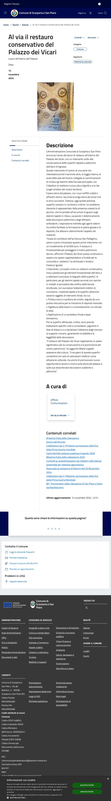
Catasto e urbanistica (38, 652)
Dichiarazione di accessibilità (63, 703)
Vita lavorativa (35, 637)
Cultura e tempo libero (39, 632)
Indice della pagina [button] (19, 141)
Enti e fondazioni (9, 642)
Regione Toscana (11, 3)
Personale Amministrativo (14, 652)
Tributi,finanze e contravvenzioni (63, 643)
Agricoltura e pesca (65, 668)
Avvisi (86, 637)
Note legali (61, 696)
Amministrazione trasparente (64, 684)
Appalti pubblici (36, 647)
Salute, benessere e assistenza (65, 656)
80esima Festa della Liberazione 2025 (65, 457)
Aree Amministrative (11, 632)
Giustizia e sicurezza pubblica (65, 634)
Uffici (4, 637)
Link (60, 795)
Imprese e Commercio (39, 642)
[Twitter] (89, 13)
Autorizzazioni (62, 663)
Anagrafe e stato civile (39, 628)
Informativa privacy (65, 691)
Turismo (32, 657)
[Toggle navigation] (5, 12)
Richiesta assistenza (38, 701)
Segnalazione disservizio (40, 691)
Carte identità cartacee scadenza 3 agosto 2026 (70, 453)
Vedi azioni (92, 37)
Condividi (78, 37)
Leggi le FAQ (34, 696)
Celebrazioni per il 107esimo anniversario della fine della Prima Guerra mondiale (72, 447)
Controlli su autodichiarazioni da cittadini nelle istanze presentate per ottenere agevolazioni (73, 463)
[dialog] (55, 788)
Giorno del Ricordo (55, 442)
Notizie (25, 24)
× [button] (108, 779)
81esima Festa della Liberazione (62, 438)
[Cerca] (105, 13)
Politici (5, 647)
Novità (16, 24)
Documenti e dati (9, 657)
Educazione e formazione (67, 627)
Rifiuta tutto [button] (87, 792)
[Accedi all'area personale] (99, 4)
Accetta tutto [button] (87, 785)
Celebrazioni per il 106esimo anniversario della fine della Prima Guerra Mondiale (72, 478)
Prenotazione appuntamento (35, 684)
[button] (38, 797)
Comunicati (88, 632)
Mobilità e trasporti (37, 662)
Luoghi (86, 651)
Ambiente (60, 650)
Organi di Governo (10, 628)
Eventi (86, 656)
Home (6, 24)
